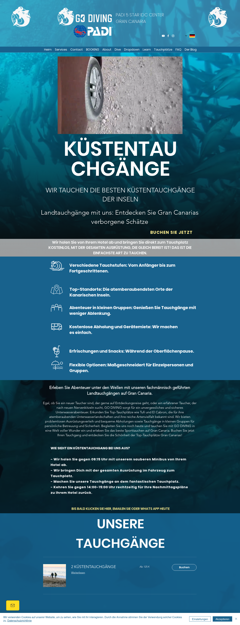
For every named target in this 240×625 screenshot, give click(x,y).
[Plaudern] (12, 605)
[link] (101, 566)
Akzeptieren (222, 619)
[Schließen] (236, 619)
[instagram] (173, 35)
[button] (92, 49)
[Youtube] (163, 35)
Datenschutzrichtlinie (19, 620)
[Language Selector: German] (190, 36)
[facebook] (168, 35)
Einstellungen (200, 619)
